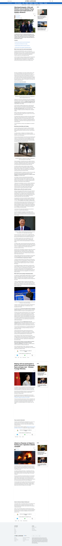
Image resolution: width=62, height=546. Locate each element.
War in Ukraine (18, 3)
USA (18, 357)
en (9, 1)
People (45, 3)
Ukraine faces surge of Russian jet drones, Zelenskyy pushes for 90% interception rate (42, 373)
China (20, 357)
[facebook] (33, 535)
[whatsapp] (39, 535)
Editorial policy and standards (26, 537)
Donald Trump (33, 529)
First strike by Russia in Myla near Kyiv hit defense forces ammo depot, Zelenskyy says (42, 17)
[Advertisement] (24, 66)
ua (8, 1)
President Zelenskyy (34, 530)
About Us (15, 537)
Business (36, 3)
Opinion (41, 3)
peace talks (33, 528)
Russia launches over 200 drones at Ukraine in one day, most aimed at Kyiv (42, 29)
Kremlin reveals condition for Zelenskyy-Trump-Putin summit (42, 385)
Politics (31, 3)
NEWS (38, 7)
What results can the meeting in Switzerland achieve (23, 47)
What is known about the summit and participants (22, 42)
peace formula (24, 357)
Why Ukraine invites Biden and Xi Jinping (21, 43)
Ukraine (16, 357)
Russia (21, 520)
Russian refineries (25, 520)
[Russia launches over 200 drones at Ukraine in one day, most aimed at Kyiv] (42, 24)
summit (28, 357)
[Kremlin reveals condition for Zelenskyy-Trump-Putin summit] (42, 381)
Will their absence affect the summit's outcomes (22, 45)
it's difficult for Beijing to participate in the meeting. (21, 397)
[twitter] (36, 535)
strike (18, 520)
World (27, 3)
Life (23, 3)
